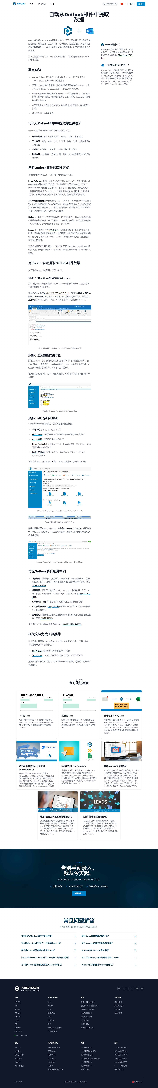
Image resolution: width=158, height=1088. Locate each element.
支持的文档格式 (86, 1013)
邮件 (49, 1002)
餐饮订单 (51, 1020)
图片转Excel (52, 1066)
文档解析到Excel (86, 1048)
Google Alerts (53, 606)
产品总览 (18, 1002)
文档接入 (18, 1048)
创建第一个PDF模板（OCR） (90, 1006)
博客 (16, 1024)
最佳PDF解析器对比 (121, 1051)
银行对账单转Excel (54, 1048)
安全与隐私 (85, 1024)
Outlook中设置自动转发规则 (56, 293)
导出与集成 (18, 1058)
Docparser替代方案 (120, 1058)
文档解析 (18, 1051)
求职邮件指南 (46, 618)
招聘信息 (18, 1017)
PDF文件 (50, 1006)
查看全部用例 (52, 1031)
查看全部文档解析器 (54, 1028)
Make (42, 452)
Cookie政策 (118, 1013)
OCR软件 (17, 1062)
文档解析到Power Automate (90, 1058)
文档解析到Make (86, 1062)
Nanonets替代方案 (120, 1062)
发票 (49, 1009)
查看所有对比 (118, 1069)
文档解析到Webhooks (88, 1066)
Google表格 (37, 439)
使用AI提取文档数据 (87, 1002)
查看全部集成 (85, 1069)
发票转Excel (37, 655)
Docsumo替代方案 (120, 1066)
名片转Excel (52, 1055)
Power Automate (39, 444)
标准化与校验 (19, 1055)
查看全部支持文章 (87, 1028)
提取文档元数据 (86, 1017)
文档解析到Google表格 (88, 1051)
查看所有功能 (19, 1066)
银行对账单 (51, 1013)
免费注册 (78, 893)
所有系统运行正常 (22, 1036)
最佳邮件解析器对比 (121, 1048)
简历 (49, 1017)
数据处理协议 (118, 1006)
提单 (49, 1024)
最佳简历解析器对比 (121, 1055)
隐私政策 (117, 1009)
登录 (131, 4)
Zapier (35, 452)
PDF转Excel (37, 651)
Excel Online (37, 434)
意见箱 (17, 1020)
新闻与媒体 (18, 1031)
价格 (52, 4)
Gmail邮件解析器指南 (72, 624)
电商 (44, 602)
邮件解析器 (53, 230)
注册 (140, 4)
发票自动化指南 (39, 585)
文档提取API (85, 1020)
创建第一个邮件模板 (88, 1009)
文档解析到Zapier (87, 1055)
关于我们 (18, 1009)
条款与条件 (118, 1002)
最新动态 (18, 1028)
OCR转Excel (51, 1058)
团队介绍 (18, 1013)
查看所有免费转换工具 (55, 1069)
